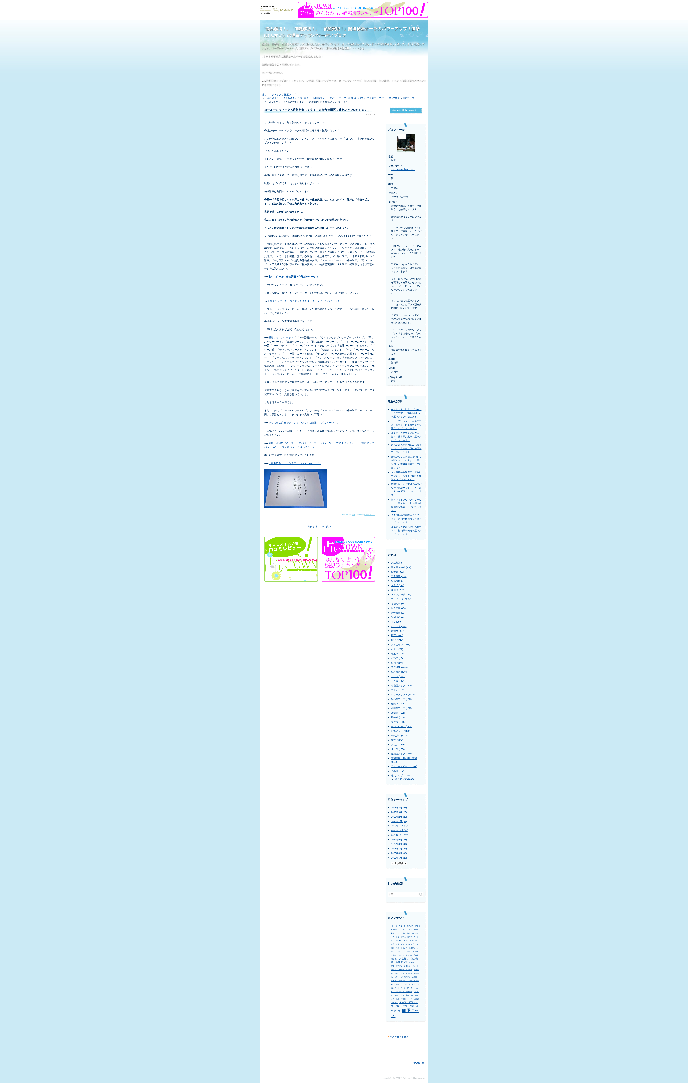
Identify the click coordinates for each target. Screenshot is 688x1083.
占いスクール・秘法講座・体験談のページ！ (294, 276)
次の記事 (327, 526)
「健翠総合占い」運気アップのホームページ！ (295, 463)
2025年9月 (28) (399, 839)
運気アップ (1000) (404, 779)
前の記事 (313, 526)
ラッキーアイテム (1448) (404, 766)
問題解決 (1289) (399, 667)
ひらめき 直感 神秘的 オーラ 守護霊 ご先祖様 (405, 999)
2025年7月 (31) (399, 848)
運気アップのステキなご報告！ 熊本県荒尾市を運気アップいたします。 (406, 436)
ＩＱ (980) (396, 621)
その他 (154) (397, 771)
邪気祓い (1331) (399, 735)
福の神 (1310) (398, 717)
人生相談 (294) (398, 562)
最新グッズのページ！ (281, 337)
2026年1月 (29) (399, 821)
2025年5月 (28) (399, 857)
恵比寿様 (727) (398, 580)
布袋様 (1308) (398, 721)
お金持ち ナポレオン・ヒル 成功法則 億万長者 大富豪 (405, 951)
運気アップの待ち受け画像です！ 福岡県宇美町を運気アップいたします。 (406, 530)
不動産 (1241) (398, 658)
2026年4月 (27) (399, 807)
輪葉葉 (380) (397, 571)
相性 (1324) (397, 740)
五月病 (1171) (398, 680)
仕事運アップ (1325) (401, 708)
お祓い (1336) (398, 744)
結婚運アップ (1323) (401, 699)
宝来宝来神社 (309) (401, 567)
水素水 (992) (397, 630)
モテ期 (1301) (398, 690)
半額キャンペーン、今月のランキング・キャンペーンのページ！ (303, 301)
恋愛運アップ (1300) (401, 685)
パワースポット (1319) (403, 694)
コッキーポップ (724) (402, 599)
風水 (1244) (397, 640)
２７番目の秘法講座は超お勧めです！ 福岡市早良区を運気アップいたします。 (406, 476)
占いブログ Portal (399, 1077)
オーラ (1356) (398, 749)
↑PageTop (418, 1062)
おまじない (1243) (400, 644)
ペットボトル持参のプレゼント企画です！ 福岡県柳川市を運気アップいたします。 (406, 413)
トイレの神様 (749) (401, 594)
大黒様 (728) (397, 585)
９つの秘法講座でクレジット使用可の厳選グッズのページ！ (302, 422)
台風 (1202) (397, 649)
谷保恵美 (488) (398, 608)
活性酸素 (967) (398, 612)
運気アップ (370, 514)
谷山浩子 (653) (398, 603)
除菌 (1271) (397, 662)
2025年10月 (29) (399, 835)
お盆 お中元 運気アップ (405, 937)
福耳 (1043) (397, 635)
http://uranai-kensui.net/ (403, 169)
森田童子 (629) (398, 576)
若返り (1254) (398, 653)
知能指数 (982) (398, 617)
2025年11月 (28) (399, 830)
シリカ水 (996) (398, 626)
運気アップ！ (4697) (401, 775)
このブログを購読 (399, 1037)
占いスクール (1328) (401, 726)
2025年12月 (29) (399, 825)
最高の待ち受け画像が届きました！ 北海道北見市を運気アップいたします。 (406, 448)
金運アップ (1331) (400, 730)
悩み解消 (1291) (399, 671)
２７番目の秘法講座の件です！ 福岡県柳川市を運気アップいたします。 (406, 518)
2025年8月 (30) (399, 844)
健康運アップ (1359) (401, 753)
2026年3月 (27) (399, 812)
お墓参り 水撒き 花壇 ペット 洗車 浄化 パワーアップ (405, 933)
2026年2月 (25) (399, 816)
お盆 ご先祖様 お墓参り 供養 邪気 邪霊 (405, 940)
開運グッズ (405, 1012)
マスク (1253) (398, 676)
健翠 (353, 514)
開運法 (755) (397, 590)
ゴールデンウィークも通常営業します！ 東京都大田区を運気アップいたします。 (406, 425)
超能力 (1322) (398, 712)
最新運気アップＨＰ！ (278, 80)
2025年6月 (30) (399, 853)
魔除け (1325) (398, 703)
